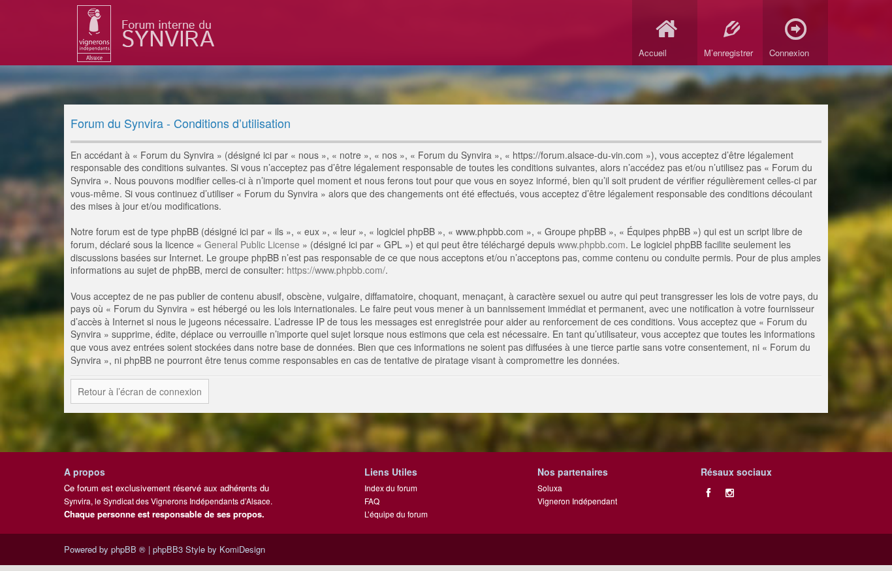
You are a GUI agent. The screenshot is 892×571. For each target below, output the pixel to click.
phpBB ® (128, 549)
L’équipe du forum (396, 513)
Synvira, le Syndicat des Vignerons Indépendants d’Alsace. (168, 500)
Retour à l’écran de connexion (140, 391)
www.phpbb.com (592, 244)
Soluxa (549, 487)
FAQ (371, 500)
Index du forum (390, 487)
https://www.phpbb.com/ (336, 269)
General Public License (252, 244)
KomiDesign (242, 549)
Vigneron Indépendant (577, 500)
